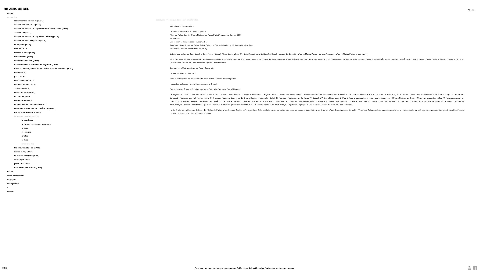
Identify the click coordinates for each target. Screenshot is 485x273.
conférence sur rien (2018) (26, 61)
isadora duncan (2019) (24, 53)
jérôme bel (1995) (22, 164)
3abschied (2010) (22, 88)
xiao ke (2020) (20, 49)
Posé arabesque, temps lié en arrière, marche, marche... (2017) (43, 68)
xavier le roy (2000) (23, 152)
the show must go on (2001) (27, 148)
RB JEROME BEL (16, 8)
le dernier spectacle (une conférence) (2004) (34, 108)
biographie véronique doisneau (36, 124)
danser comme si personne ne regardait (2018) (36, 65)
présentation (27, 120)
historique (26, 132)
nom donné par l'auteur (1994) (28, 168)
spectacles (12, 17)
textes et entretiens (15, 176)
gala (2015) (19, 76)
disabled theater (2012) (24, 84)
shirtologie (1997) (22, 160)
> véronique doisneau (175, 20)
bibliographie (13, 184)
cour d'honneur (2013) (24, 80)
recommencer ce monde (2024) (28, 21)
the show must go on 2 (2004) (27, 112)
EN (469, 10)
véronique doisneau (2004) (26, 116)
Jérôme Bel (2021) (22, 33)
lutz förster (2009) (22, 96)
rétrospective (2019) (23, 57)
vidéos (25, 140)
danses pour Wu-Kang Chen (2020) (30, 41)
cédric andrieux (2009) (24, 92)
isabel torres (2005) (23, 100)
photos (25, 136)
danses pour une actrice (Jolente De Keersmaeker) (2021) (41, 29)
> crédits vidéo (191, 20)
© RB (4, 268)
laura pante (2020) (22, 45)
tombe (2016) (20, 72)
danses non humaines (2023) (27, 25)
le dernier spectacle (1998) (26, 156)
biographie (11, 180)
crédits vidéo (28, 144)
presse (25, 128)
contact (10, 192)
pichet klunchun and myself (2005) (30, 104)
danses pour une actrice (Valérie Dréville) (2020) (36, 37)
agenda (10, 13)
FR (473, 10)
